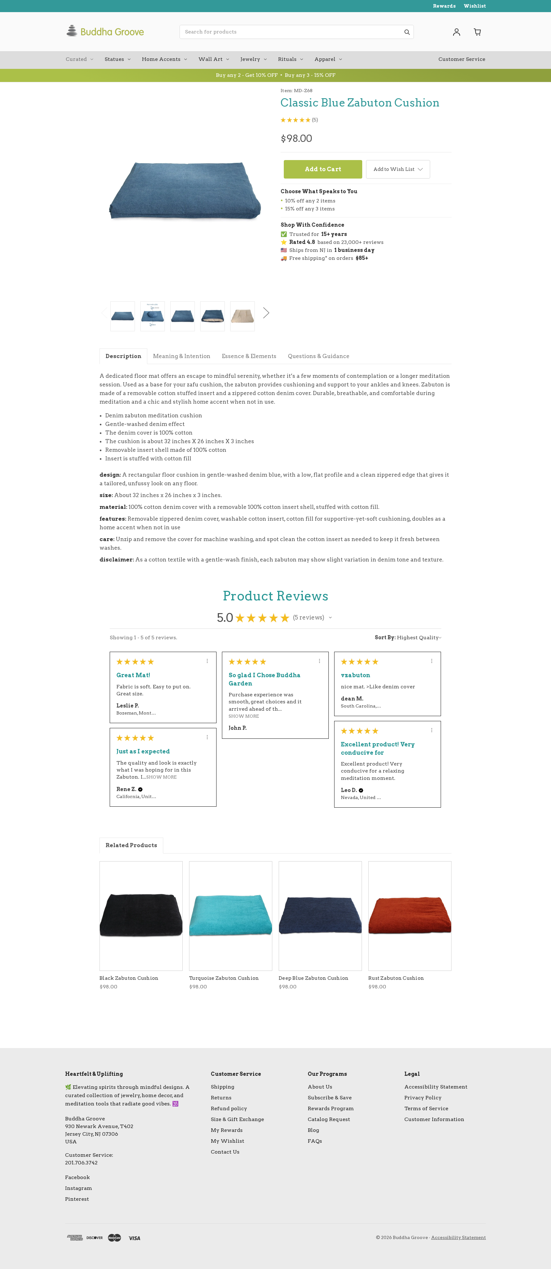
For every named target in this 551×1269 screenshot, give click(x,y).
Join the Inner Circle (275, 655)
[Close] (375, 583)
